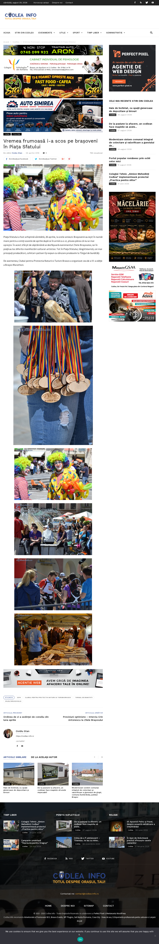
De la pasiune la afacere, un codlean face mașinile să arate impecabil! (52, 790)
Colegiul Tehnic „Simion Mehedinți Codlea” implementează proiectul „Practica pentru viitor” (129, 177)
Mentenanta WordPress (116, 913)
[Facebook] (135, 2)
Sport (76, 33)
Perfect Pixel (99, 913)
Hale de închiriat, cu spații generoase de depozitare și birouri (16, 790)
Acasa (6, 33)
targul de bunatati (84, 697)
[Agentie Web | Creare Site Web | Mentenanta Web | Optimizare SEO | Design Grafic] (53, 690)
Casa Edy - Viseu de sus (101, 917)
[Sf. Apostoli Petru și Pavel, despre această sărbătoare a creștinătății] (117, 826)
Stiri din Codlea (24, 33)
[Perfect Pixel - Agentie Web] (132, 91)
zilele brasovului (13, 701)
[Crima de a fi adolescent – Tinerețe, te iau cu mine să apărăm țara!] (64, 842)
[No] (155, 935)
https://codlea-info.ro (25, 736)
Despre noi (57, 3)
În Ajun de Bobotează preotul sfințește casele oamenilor (139, 840)
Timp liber (93, 33)
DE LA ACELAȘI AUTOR (44, 757)
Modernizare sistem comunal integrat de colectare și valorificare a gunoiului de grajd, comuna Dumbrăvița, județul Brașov (87, 792)
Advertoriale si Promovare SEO (37, 917)
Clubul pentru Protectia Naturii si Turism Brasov (48, 697)
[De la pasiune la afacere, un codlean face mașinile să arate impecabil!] (53, 774)
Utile (62, 33)
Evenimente (45, 33)
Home (48, 905)
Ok (80, 939)
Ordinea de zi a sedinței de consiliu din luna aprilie (26, 718)
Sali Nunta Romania (82, 917)
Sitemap (89, 905)
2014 (19, 697)
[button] (151, 32)
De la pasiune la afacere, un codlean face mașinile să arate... (87, 824)
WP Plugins (68, 917)
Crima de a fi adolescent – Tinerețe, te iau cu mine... (87, 839)
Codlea (7, 134)
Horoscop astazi (41, 3)
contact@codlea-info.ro (87, 894)
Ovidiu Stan (17, 153)
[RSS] (141, 2)
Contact (69, 3)
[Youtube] (153, 2)
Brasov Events (57, 917)
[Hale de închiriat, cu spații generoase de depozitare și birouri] (18, 774)
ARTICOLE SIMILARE (14, 757)
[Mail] (22, 746)
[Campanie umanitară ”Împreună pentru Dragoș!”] (11, 844)
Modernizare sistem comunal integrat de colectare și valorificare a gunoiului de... (131, 142)
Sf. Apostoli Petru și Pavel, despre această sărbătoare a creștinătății (141, 824)
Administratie (114, 33)
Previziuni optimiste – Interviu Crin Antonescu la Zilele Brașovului (83, 718)
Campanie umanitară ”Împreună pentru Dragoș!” (34, 841)
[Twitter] (147, 2)
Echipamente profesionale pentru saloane (130, 917)
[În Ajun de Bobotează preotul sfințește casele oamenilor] (117, 842)
